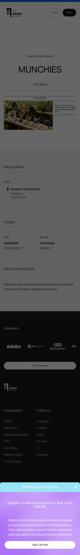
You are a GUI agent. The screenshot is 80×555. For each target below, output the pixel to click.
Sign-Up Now (40, 545)
